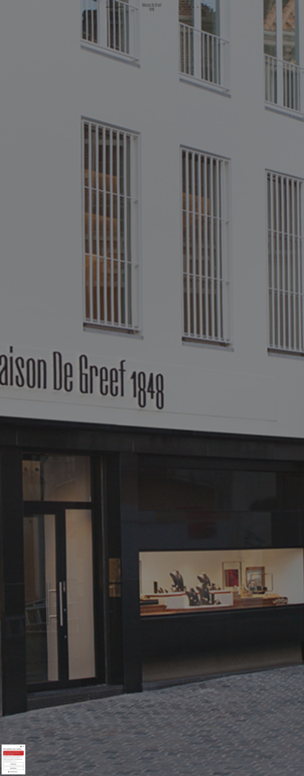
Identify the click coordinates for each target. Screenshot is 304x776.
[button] (13, 772)
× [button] (23, 746)
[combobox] (21, 746)
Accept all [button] (13, 764)
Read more (14, 761)
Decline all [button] (13, 768)
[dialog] (13, 759)
